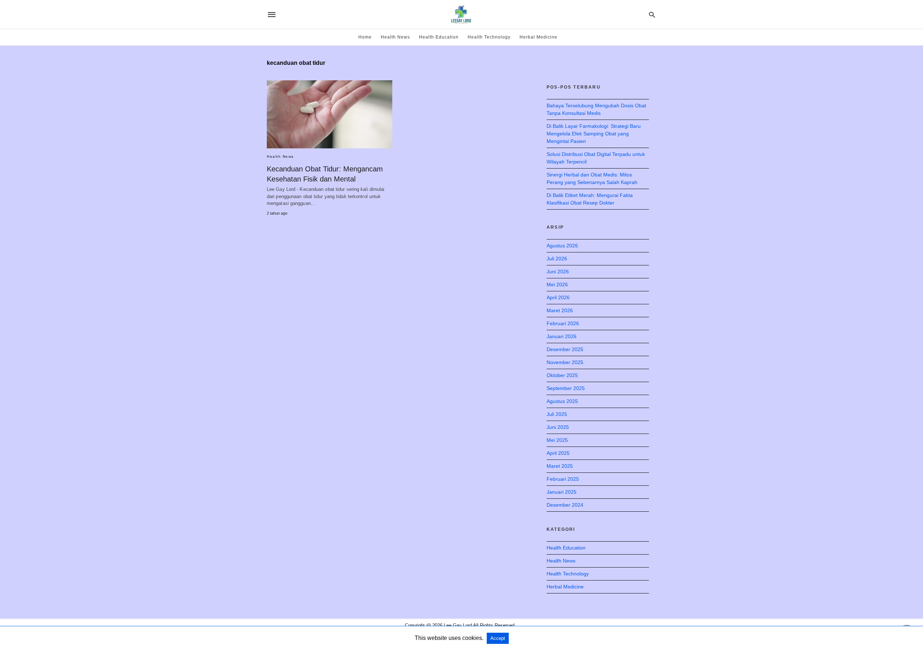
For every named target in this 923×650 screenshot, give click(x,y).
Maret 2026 (560, 310)
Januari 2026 (562, 336)
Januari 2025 (562, 492)
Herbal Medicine (538, 37)
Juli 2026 (557, 258)
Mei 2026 (557, 284)
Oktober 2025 (562, 375)
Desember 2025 (565, 349)
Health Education (439, 37)
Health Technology (489, 37)
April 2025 (558, 453)
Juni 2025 (558, 427)
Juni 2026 (558, 271)
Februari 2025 (563, 479)
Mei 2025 (557, 440)
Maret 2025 (560, 466)
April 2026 (558, 297)
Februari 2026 (563, 323)
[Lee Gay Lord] (461, 15)
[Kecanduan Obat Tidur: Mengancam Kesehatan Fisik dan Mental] (329, 114)
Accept (497, 638)
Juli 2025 (557, 414)
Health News (395, 37)
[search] (652, 14)
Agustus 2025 (562, 401)
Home (365, 37)
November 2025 (565, 362)
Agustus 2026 (562, 245)
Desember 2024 (565, 505)
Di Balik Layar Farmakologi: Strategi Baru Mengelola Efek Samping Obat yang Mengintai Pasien (594, 133)
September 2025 (566, 388)
